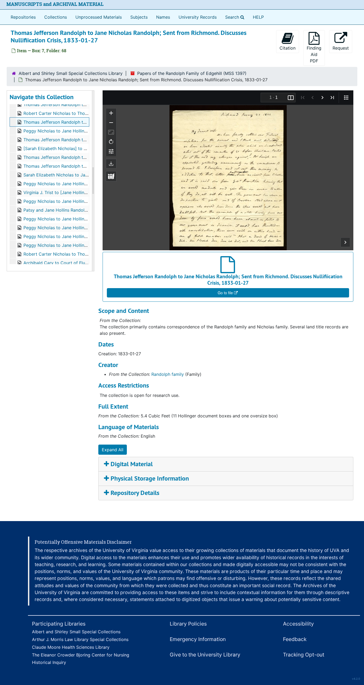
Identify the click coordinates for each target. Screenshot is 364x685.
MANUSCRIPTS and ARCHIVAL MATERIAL (55, 4)
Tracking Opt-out (303, 654)
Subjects (139, 17)
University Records (198, 17)
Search (235, 17)
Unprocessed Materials (98, 17)
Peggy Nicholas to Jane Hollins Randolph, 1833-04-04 (78, 183)
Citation (288, 48)
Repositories (23, 17)
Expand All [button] (112, 449)
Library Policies (188, 623)
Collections (55, 17)
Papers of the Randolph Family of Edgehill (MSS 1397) (191, 73)
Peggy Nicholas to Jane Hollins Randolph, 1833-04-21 (77, 218)
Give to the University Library (205, 654)
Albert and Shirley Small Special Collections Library (71, 73)
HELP (258, 17)
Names (163, 17)
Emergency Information (198, 639)
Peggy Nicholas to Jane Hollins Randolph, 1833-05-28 (78, 245)
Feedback (294, 639)
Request (341, 48)
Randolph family (167, 374)
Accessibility (298, 623)
